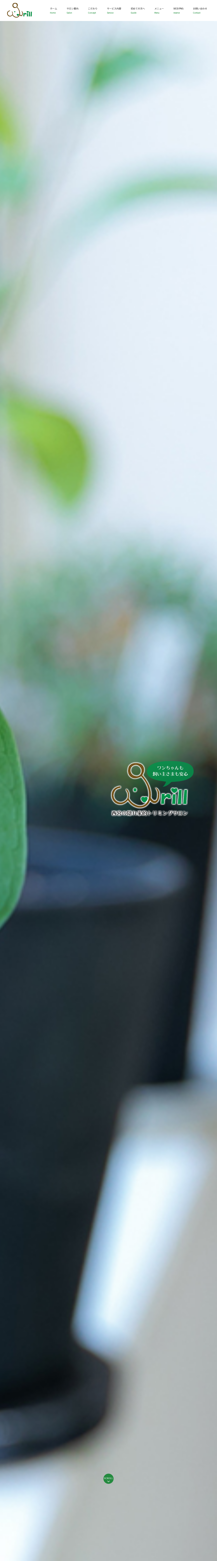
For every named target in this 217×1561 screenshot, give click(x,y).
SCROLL (108, 1478)
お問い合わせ (200, 10)
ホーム (53, 10)
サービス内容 (114, 10)
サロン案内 (72, 10)
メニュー (159, 10)
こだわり (92, 10)
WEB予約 (178, 10)
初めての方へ (138, 10)
